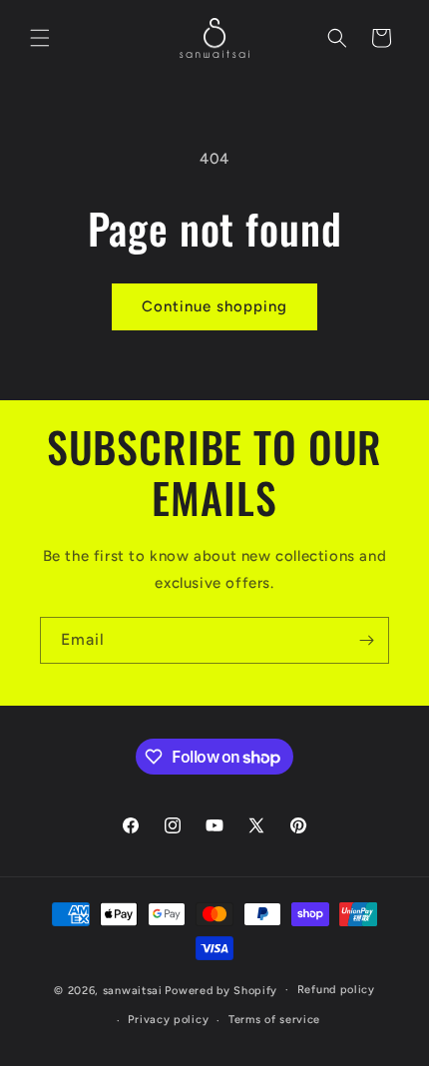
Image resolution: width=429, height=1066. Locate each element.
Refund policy (336, 989)
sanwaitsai (133, 989)
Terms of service (274, 1019)
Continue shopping (214, 306)
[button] (40, 38)
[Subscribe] (366, 640)
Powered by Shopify (221, 989)
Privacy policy (168, 1019)
